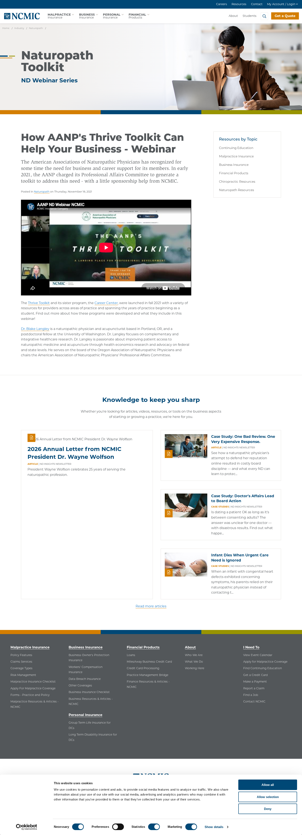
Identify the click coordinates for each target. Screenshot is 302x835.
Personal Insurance (85, 715)
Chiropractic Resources (237, 181)
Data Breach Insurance (85, 678)
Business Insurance (234, 165)
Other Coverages (80, 685)
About (233, 16)
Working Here (194, 668)
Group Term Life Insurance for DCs (90, 725)
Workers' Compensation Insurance (86, 669)
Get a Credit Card (255, 675)
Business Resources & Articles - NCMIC (91, 701)
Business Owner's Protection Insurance (89, 657)
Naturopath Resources (236, 190)
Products (137, 16)
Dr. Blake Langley (35, 329)
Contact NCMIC (254, 701)
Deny (267, 809)
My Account (281, 4)
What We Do (194, 661)
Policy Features (21, 655)
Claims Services (21, 661)
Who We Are (194, 655)
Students (249, 16)
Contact (257, 4)
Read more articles (151, 606)
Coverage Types (21, 668)
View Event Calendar (257, 655)
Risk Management (23, 675)
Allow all (268, 785)
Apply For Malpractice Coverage (32, 688)
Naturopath (42, 191)
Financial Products (233, 173)
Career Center (106, 303)
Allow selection (268, 797)
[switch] (118, 826)
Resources (239, 4)
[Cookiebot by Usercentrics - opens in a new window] (27, 827)
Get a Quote (285, 16)
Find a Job (250, 695)
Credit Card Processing (143, 668)
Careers (221, 4)
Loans (131, 655)
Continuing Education (236, 148)
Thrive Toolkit (39, 303)
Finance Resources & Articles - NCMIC (148, 684)
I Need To (251, 647)
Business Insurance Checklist (89, 692)
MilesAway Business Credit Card (149, 661)
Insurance (59, 16)
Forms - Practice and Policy (30, 695)
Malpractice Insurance (236, 156)
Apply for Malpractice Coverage (265, 661)
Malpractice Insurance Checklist (33, 681)
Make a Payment (255, 681)
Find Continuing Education (262, 668)
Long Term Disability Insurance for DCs (93, 737)
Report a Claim (253, 688)
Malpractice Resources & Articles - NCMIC (34, 704)
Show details (214, 827)
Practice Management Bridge (147, 675)
